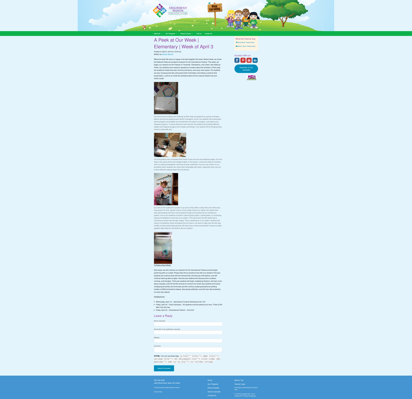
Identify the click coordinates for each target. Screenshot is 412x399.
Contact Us (208, 34)
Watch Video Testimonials (246, 46)
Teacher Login (239, 384)
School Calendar (214, 391)
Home (210, 380)
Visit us (198, 34)
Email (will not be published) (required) (167, 329)
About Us (157, 34)
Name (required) (159, 321)
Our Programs (170, 34)
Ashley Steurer (167, 54)
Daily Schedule (213, 388)
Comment (157, 346)
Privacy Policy (158, 392)
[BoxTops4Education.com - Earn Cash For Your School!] (251, 77)
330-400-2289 (159, 380)
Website (156, 337)
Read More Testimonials (246, 42)
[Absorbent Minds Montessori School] (170, 10)
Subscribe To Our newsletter (246, 68)
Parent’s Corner (186, 34)
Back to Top (238, 380)
